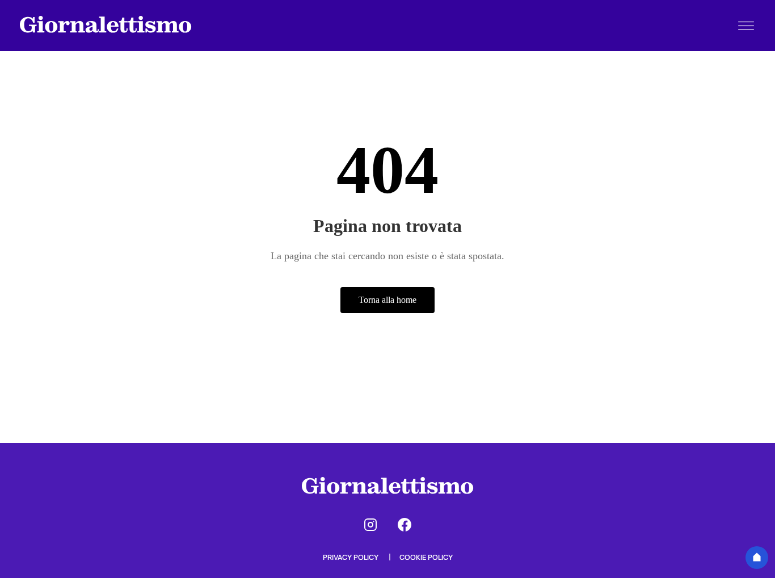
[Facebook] (404, 524)
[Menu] (746, 25)
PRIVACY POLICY (351, 557)
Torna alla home (387, 300)
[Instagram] (370, 524)
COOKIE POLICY (426, 557)
